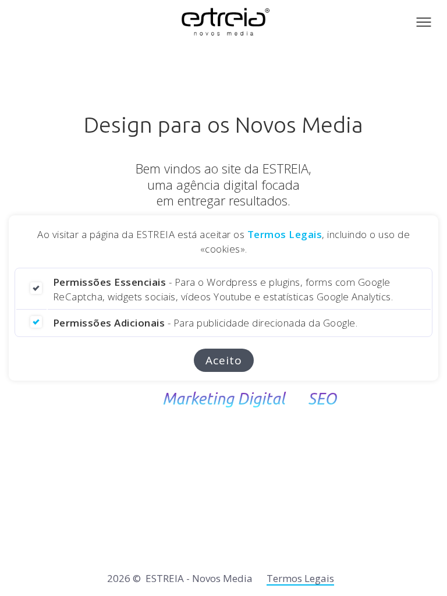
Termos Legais (284, 234)
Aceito (223, 360)
